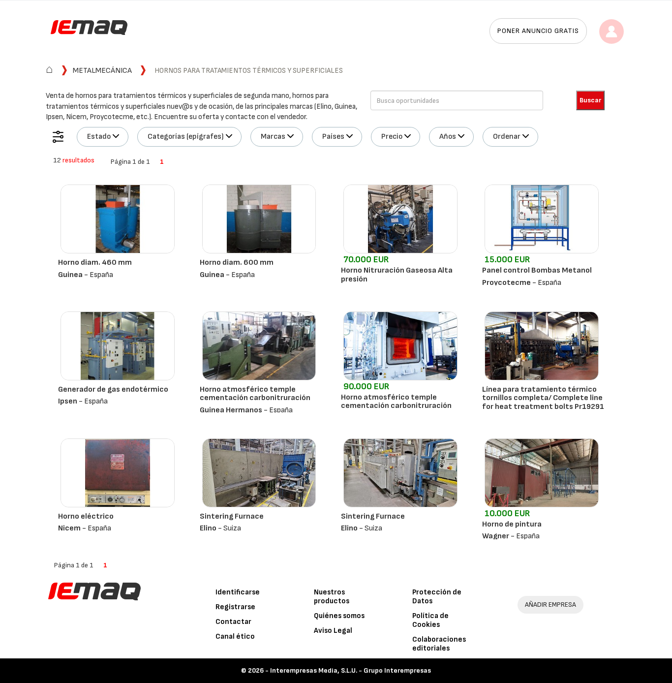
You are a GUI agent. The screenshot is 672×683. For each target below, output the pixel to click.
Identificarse (237, 592)
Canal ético (235, 636)
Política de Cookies (430, 620)
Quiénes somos (339, 616)
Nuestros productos (331, 597)
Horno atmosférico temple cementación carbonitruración (255, 394)
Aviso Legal (333, 630)
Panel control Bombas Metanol (537, 270)
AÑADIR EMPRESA (550, 604)
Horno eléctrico (86, 516)
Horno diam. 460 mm (95, 262)
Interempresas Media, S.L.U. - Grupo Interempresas (350, 670)
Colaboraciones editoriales (439, 644)
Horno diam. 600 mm (237, 262)
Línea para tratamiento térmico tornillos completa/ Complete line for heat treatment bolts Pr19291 (543, 398)
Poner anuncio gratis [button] (538, 31)
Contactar (233, 621)
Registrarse (235, 607)
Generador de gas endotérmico (113, 389)
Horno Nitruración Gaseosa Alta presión (397, 275)
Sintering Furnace (232, 516)
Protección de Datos (436, 597)
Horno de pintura (512, 524)
